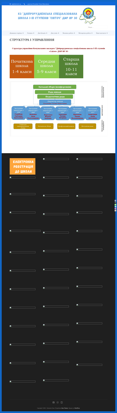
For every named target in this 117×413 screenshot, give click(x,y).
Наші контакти (101, 33)
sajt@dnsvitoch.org (16, 4)
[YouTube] (62, 402)
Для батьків (42, 33)
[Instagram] (57, 402)
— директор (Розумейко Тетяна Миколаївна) (37, 4)
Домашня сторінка (16, 33)
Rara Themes (65, 408)
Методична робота (85, 33)
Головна (30, 33)
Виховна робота (68, 33)
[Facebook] (53, 402)
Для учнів (54, 33)
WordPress (77, 408)
